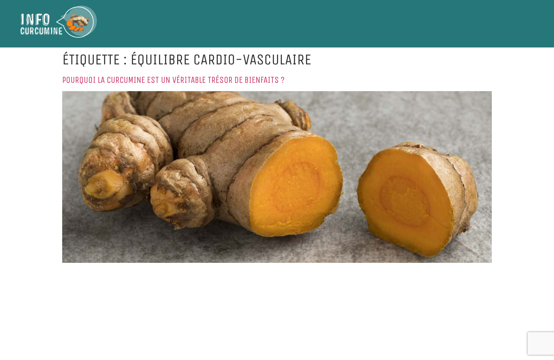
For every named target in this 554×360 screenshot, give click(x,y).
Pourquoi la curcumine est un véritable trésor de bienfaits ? (173, 80)
